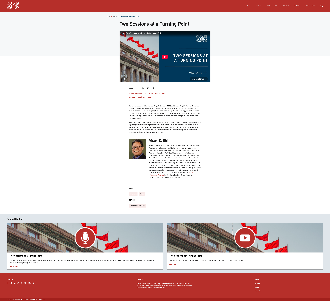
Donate (257, 287)
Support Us (140, 280)
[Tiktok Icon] (33, 283)
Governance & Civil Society (137, 205)
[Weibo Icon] (25, 283)
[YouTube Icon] (21, 283)
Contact (257, 283)
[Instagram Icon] (18, 283)
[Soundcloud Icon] (29, 283)
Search (36, 7)
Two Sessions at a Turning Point (26, 255)
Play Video (173, 264)
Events (115, 16)
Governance (133, 194)
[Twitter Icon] (11, 283)
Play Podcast (14, 266)
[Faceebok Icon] (8, 283)
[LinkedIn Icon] (14, 283)
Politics (142, 194)
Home (108, 16)
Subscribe (258, 291)
